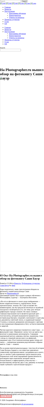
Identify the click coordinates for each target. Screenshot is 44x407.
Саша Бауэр (4, 285)
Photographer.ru (12, 293)
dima (13, 285)
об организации (27, 404)
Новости (17, 283)
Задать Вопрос (6, 396)
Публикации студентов (31, 283)
